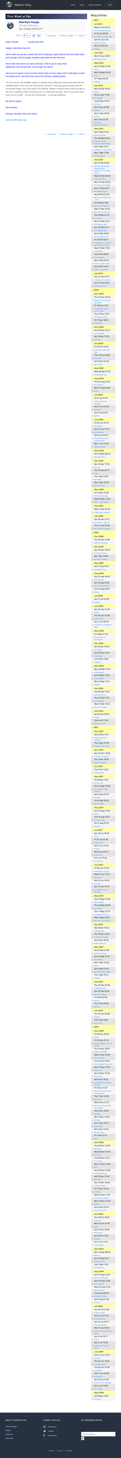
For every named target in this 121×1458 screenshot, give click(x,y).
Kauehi (96, 92)
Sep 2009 (99, 368)
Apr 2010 (98, 85)
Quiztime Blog (99, 804)
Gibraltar (97, 1239)
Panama (97, 416)
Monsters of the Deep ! (102, 921)
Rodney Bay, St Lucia (101, 871)
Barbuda (97, 1007)
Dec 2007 (99, 731)
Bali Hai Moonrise (100, 59)
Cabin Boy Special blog (102, 144)
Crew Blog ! (98, 1370)
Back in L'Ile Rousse (101, 1278)
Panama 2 (97, 410)
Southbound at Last (101, 914)
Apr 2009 (98, 461)
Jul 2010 (98, 24)
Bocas (96, 391)
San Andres (98, 364)
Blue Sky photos (100, 695)
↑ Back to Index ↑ (67, 35)
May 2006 (99, 1392)
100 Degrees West (100, 224)
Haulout (96, 1001)
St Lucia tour (98, 861)
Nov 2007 (99, 750)
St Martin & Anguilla (101, 937)
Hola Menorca (99, 1268)
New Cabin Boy (99, 457)
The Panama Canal (100, 317)
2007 (95, 727)
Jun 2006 (98, 1352)
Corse (96, 1339)
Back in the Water (100, 994)
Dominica (97, 884)
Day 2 (96, 1167)
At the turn (98, 218)
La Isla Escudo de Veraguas (100, 402)
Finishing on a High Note (103, 37)
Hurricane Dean (99, 820)
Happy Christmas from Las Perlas (102, 301)
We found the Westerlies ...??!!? (102, 199)
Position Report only (101, 237)
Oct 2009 (98, 343)
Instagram (52, 1426)
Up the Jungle (99, 333)
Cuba (96, 473)
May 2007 (99, 896)
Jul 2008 (98, 596)
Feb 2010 (98, 159)
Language (68, 1451)
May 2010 (99, 63)
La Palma (97, 1192)
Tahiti (96, 69)
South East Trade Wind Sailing (102, 172)
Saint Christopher (100, 953)
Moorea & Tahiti (99, 43)
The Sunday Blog (100, 1325)
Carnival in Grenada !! (101, 586)
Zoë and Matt (99, 678)
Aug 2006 (99, 1271)
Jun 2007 (98, 865)
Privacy (51, 1451)
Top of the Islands (100, 707)
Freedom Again (99, 1313)
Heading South (99, 931)
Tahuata (97, 110)
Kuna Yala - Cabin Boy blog (102, 351)
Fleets (82, 5)
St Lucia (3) (98, 855)
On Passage (98, 98)
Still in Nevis (98, 959)
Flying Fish (98, 1099)
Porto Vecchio (99, 1284)
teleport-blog (22, 4)
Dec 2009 (99, 294)
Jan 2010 (98, 273)
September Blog (100, 569)
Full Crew (97, 340)
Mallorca (97, 1255)
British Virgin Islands (101, 502)
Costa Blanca (98, 1245)
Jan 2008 (98, 711)
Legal (60, 1451)
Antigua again (99, 672)
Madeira (97, 1204)
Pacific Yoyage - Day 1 (102, 263)
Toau (95, 76)
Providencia (98, 426)
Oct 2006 (98, 1214)
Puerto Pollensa (99, 1261)
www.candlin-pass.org (16, 120)
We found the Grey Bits (102, 212)
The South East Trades (102, 185)
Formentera (98, 1376)
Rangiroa (97, 49)
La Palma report (99, 1186)
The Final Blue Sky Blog (102, 30)
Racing (96, 592)
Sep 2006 (99, 1249)
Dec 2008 (99, 536)
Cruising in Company (101, 756)
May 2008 (99, 631)
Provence (97, 1358)
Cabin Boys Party (100, 286)
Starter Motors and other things (103, 1332)
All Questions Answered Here (102, 626)
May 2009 (99, 450)
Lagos (96, 1227)
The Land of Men (100, 141)
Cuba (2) (97, 467)
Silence (96, 1037)
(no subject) (98, 1389)
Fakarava (97, 82)
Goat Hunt (97, 123)
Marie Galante (99, 902)
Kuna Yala (97, 358)
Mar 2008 (99, 666)
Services (9, 1438)
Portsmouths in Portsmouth (99, 638)
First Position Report (101, 1198)
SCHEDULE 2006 (100, 1296)
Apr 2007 (98, 924)
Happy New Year (100, 723)
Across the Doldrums (101, 206)
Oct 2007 (98, 766)
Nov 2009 (99, 327)
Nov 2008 (99, 546)
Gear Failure (98, 1126)
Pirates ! (97, 849)
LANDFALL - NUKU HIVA (103, 150)
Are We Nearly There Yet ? (103, 1064)
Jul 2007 (98, 830)
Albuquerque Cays (100, 375)
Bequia (96, 612)
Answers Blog (99, 773)
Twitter (50, 1431)
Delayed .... (98, 978)
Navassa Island (99, 486)
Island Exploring (99, 135)
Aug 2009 (99, 378)
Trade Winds (98, 251)
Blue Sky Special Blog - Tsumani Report (102, 167)
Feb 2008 (98, 688)
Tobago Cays (99, 843)
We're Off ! (98, 1179)
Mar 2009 (99, 489)
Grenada (97, 602)
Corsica (96, 1302)
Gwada (96, 717)
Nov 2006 (99, 1142)
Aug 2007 (99, 807)
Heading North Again (101, 746)
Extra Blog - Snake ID (101, 522)
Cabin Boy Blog (99, 447)
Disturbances (98, 385)
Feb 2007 (98, 982)
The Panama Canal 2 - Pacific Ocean (102, 310)
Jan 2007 (98, 1010)
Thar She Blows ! (100, 1364)
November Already (100, 559)
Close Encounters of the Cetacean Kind (102, 1092)
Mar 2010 (98, 128)
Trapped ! (97, 662)
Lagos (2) (97, 1220)
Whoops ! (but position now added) (102, 1107)
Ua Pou (96, 116)
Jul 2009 (98, 395)
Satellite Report (99, 156)
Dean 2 (96, 814)
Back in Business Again (102, 972)
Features (9, 1434)
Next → (82, 35)
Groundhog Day (99, 1319)
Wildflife (97, 1120)
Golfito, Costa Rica (101, 270)
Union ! (96, 836)
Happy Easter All (100, 943)
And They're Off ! (100, 1210)
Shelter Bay (98, 323)
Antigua (96, 685)
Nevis (96, 966)
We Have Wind (99, 1132)
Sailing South (98, 619)
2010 (95, 20)
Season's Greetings (101, 543)
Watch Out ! (98, 1070)
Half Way (97, 1114)
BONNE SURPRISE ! (101, 1052)
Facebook (52, 1435)
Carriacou (97, 826)
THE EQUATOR (99, 179)
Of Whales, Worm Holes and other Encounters (102, 244)
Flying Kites (98, 656)
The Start (97, 1399)
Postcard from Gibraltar (102, 1383)
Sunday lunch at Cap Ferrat (101, 1347)
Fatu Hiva (97, 104)
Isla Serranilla (98, 432)
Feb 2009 (98, 506)
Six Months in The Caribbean (100, 891)
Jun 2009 (98, 419)
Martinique (98, 877)
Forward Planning (100, 553)
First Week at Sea (100, 230)
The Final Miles (99, 1058)
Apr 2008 (98, 643)
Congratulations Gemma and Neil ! (102, 1084)
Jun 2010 (98, 53)
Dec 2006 (99, 1031)
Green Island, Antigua (101, 512)
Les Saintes (98, 650)
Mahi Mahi (97, 479)
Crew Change (99, 580)
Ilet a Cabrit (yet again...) (103, 529)
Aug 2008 (99, 573)
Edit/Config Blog (95, 5)
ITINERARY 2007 (100, 988)
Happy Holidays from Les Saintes (103, 1045)
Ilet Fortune (98, 1023)
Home (73, 5)
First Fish (97, 1155)
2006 (96, 1027)
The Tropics (98, 1161)
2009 (96, 290)
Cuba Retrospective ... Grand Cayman (102, 439)
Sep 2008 (99, 563)
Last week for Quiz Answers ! (101, 790)
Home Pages (11, 1426)
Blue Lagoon (98, 1233)
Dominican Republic (101, 496)
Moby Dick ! (98, 1076)
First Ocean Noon (100, 1173)
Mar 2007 (99, 947)
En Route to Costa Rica (102, 280)
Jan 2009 (98, 516)
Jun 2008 (98, 606)
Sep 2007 (98, 776)
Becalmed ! (98, 1149)
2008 (96, 532)
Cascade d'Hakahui (101, 125)
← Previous (51, 35)
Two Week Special (100, 191)
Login (110, 5)
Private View (98, 783)
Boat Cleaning (99, 701)
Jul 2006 (98, 1306)
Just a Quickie (99, 257)
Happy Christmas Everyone (100, 739)
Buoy (96, 1139)
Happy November (100, 762)
